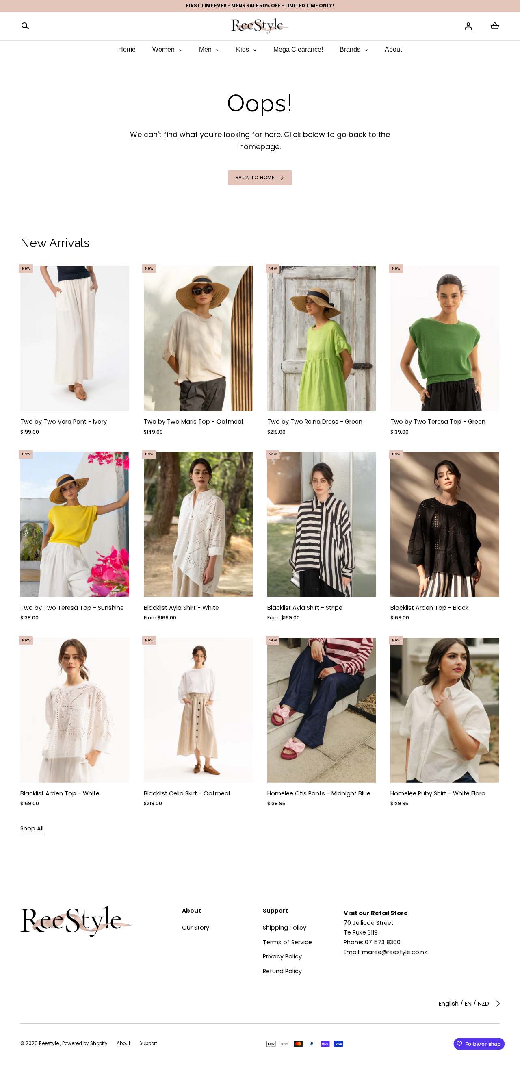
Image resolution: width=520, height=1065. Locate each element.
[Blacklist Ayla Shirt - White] (198, 524)
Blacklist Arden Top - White (60, 793)
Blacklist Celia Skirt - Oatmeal (187, 793)
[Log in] (468, 26)
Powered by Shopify (85, 1043)
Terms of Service (287, 942)
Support (148, 1043)
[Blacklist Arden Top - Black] (445, 524)
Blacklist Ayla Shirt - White (181, 608)
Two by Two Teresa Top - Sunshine (72, 608)
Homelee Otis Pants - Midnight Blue (318, 793)
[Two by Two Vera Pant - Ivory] (74, 338)
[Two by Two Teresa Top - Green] (445, 338)
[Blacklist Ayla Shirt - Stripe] (321, 524)
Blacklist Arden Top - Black (430, 608)
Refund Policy (282, 971)
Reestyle (49, 1043)
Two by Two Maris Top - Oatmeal (193, 422)
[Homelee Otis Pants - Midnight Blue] (321, 710)
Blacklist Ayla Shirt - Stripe (304, 608)
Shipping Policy (284, 928)
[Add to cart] (116, 398)
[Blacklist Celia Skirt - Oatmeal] (198, 710)
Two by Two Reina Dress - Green (314, 422)
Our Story (195, 928)
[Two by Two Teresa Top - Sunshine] (74, 524)
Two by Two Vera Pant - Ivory (63, 422)
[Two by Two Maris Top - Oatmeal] (198, 338)
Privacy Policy (282, 956)
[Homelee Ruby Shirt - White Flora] (445, 710)
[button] (25, 26)
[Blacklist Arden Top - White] (74, 710)
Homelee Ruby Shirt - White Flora (438, 793)
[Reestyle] (260, 25)
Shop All (31, 828)
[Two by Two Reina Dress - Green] (321, 338)
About (123, 1043)
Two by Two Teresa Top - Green (438, 422)
